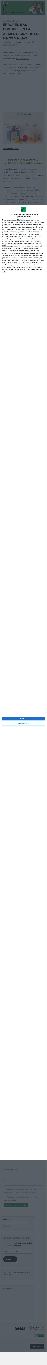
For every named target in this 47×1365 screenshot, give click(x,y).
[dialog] (23, 682)
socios (23, 220)
